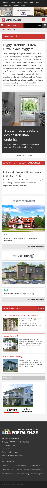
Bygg (13, 2)
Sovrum (16, 6)
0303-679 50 (10, 445)
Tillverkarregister (36, 473)
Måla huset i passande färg (12, 357)
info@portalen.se (13, 452)
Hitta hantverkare (8, 469)
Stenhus (9, 29)
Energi (19, 2)
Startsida (5, 465)
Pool (37, 2)
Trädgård (7, 6)
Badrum (6, 2)
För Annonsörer (36, 469)
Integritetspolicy (7, 473)
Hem (3, 29)
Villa (23, 6)
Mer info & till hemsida (36, 246)
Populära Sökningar (23, 469)
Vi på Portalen (21, 465)
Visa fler (41, 308)
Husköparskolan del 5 (10, 336)
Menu (39, 25)
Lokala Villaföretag (22, 473)
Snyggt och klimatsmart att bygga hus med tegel (20, 315)
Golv (26, 2)
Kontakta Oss (35, 465)
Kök (31, 2)
